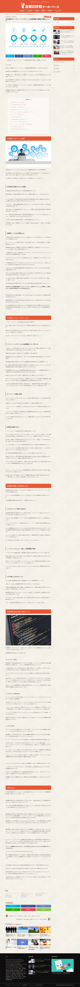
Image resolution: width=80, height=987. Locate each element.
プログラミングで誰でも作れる (18, 121)
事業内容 (7, 970)
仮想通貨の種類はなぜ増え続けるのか (18, 119)
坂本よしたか (8, 973)
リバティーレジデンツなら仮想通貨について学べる (22, 112)
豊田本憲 (14, 978)
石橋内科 (24, 976)
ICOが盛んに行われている (17, 126)
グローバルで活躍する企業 (10, 965)
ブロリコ (23, 967)
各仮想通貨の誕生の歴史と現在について (19, 129)
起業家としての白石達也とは (17, 107)
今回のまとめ (13, 131)
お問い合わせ (8, 985)
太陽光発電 (13, 973)
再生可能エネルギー (19, 971)
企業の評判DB (22, 11)
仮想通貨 (11, 970)
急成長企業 (43, 11)
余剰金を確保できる (15, 116)
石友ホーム (20, 976)
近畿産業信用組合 (9, 979)
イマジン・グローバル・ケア (11, 962)
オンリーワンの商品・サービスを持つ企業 (13, 964)
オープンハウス (23, 964)
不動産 (19, 968)
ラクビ (16, 968)
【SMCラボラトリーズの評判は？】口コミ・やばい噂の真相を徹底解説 (67, 42)
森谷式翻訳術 (8, 976)
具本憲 (13, 971)
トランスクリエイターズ (16, 967)
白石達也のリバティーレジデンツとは (18, 109)
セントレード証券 (19, 965)
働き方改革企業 (8, 971)
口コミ (24, 971)
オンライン (18, 962)
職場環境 (7, 978)
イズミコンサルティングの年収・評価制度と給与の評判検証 (67, 31)
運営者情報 (25, 985)
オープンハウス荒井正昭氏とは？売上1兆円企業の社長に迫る (67, 36)
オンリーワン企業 (57, 11)
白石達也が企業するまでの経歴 (18, 104)
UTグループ (12, 959)
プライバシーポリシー (17, 985)
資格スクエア (21, 978)
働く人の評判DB (29, 11)
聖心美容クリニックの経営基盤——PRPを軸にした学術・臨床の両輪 (67, 47)
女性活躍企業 (49, 11)
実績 (25, 973)
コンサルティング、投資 (58, 62)
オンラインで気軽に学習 (16, 114)
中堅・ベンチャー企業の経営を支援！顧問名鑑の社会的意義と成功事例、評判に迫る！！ (67, 52)
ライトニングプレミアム (10, 968)
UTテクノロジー (9, 961)
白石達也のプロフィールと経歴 (17, 102)
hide (30, 99)
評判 (11, 978)
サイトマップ (31, 985)
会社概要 (21, 970)
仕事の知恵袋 (36, 11)
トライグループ (8, 967)
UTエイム (7, 959)
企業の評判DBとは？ (39, 985)
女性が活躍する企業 (19, 973)
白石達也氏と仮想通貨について (42, 893)
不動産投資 (24, 968)
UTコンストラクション (19, 959)
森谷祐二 (13, 976)
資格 (17, 978)
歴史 (16, 976)
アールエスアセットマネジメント (18, 961)
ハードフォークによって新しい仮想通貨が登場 (21, 124)
